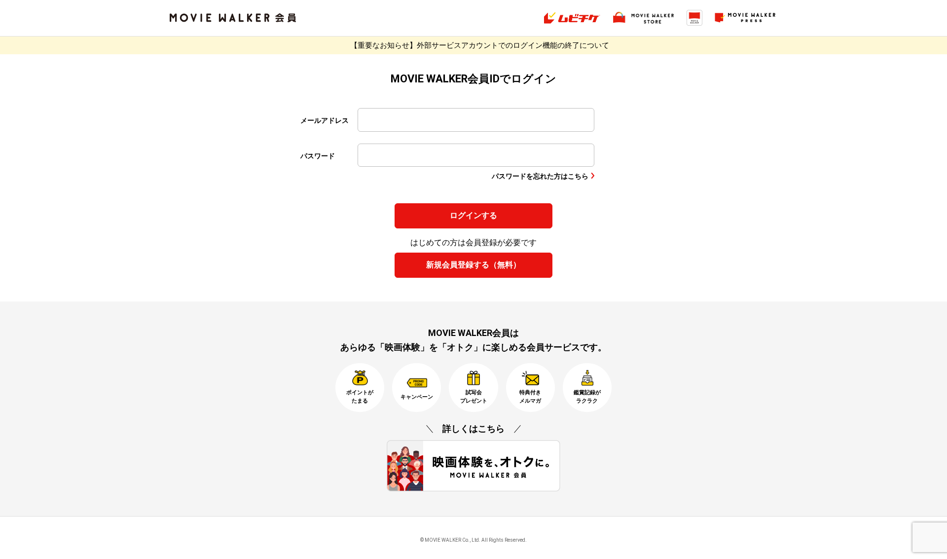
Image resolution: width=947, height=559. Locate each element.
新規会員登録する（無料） (473, 264)
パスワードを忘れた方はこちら (540, 176)
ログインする (473, 215)
